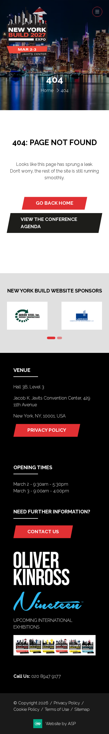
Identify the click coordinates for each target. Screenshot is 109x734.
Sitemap (82, 709)
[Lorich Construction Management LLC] (81, 316)
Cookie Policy (26, 709)
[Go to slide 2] (59, 338)
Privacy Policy (67, 702)
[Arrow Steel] (27, 316)
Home (47, 90)
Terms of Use (57, 709)
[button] (97, 12)
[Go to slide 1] (51, 338)
